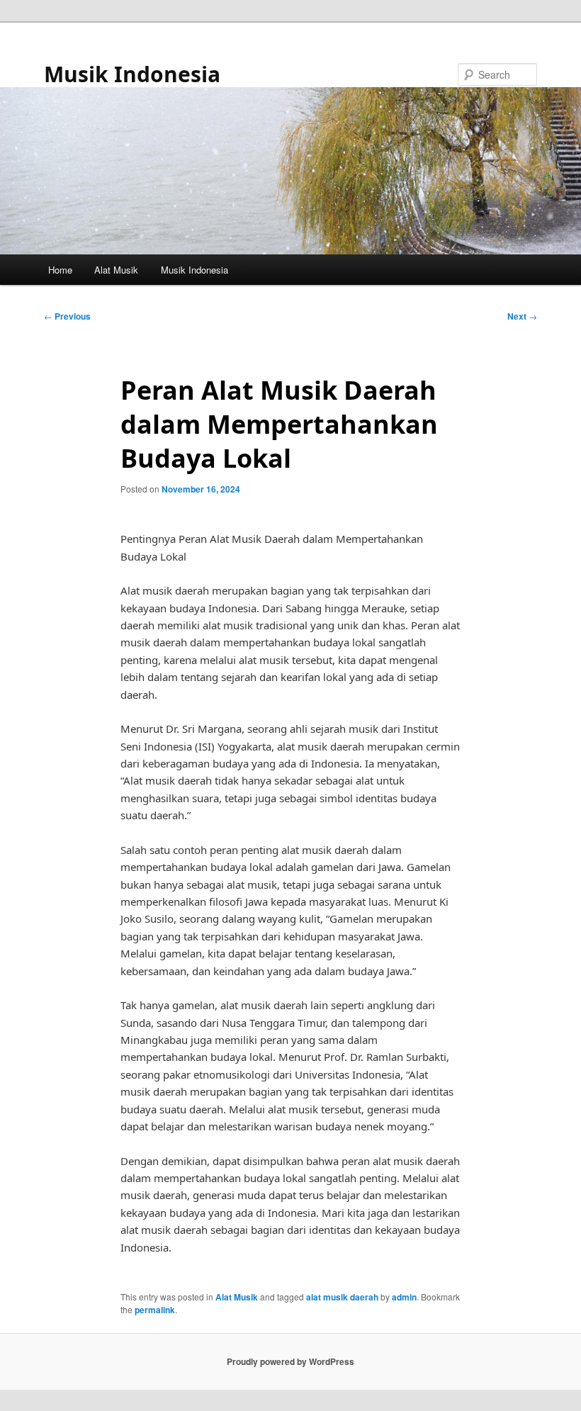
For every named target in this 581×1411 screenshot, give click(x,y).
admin (404, 1297)
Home (60, 269)
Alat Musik (116, 269)
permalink (155, 1309)
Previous (67, 316)
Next (522, 316)
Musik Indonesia (132, 74)
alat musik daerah (342, 1297)
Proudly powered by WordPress (290, 1361)
